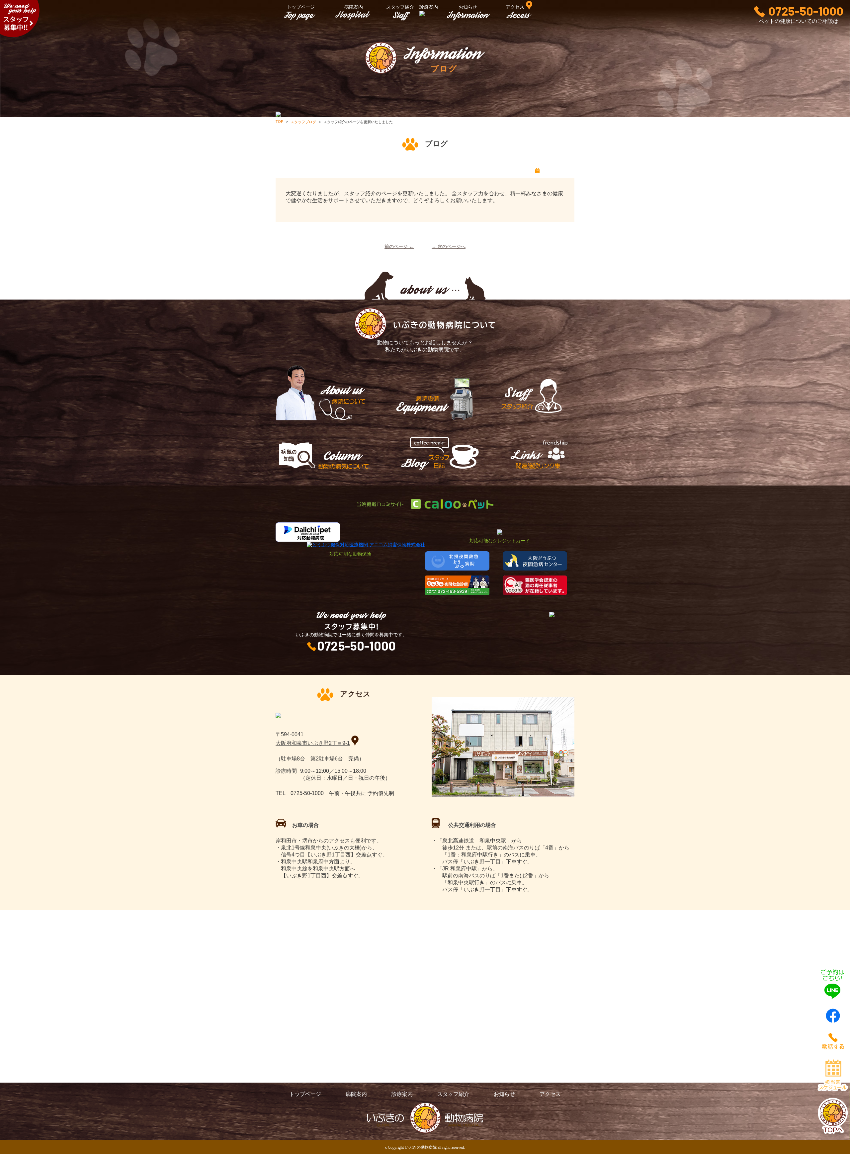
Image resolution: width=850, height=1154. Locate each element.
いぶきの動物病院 (421, 1147)
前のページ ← (399, 246)
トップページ (301, 7)
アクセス (550, 1094)
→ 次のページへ (449, 246)
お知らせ (468, 7)
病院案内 (353, 7)
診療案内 (402, 1094)
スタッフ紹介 (400, 7)
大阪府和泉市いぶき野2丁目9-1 (313, 743)
